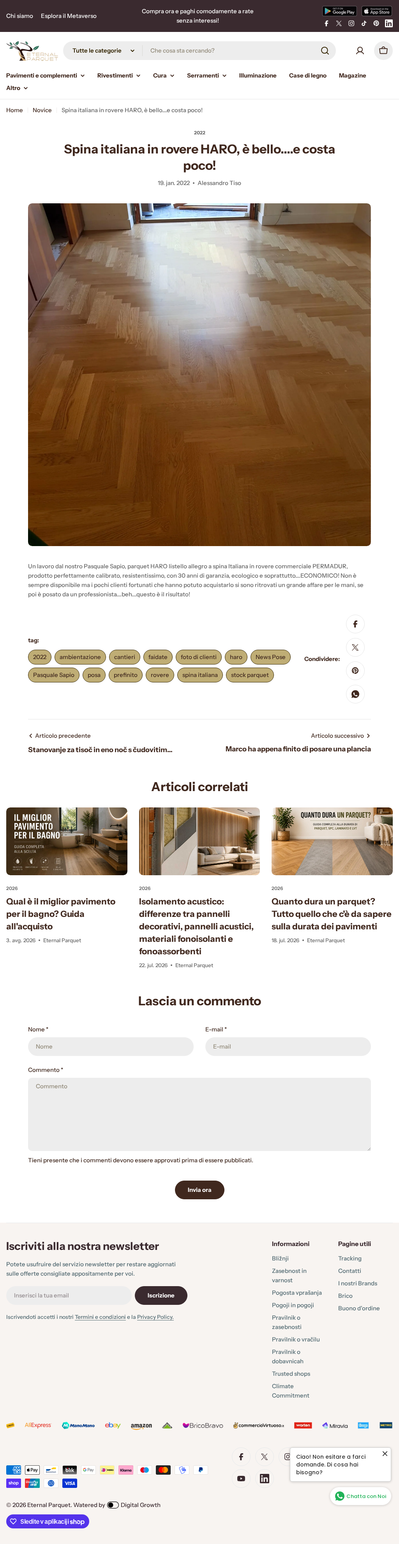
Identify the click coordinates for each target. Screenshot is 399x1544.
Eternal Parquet (49, 1505)
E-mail (216, 1029)
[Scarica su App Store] (377, 11)
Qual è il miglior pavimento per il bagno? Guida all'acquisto (60, 914)
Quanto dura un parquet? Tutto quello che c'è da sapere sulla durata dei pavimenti (332, 914)
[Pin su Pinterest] (355, 670)
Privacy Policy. (155, 1316)
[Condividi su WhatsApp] (355, 694)
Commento (45, 1069)
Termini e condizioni (100, 1316)
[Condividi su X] (355, 647)
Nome (38, 1029)
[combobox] (199, 50)
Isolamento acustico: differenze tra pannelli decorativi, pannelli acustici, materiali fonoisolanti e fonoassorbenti (196, 926)
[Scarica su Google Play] (339, 11)
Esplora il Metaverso (69, 15)
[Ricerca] (325, 50)
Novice (42, 110)
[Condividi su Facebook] (355, 624)
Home (14, 110)
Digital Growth (141, 1505)
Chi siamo (19, 15)
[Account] (360, 50)
